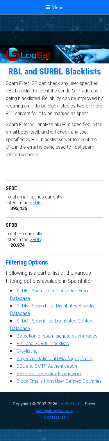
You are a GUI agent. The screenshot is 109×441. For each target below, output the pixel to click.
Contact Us (54, 417)
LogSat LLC (69, 404)
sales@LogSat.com (54, 410)
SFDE (35, 202)
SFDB (35, 239)
